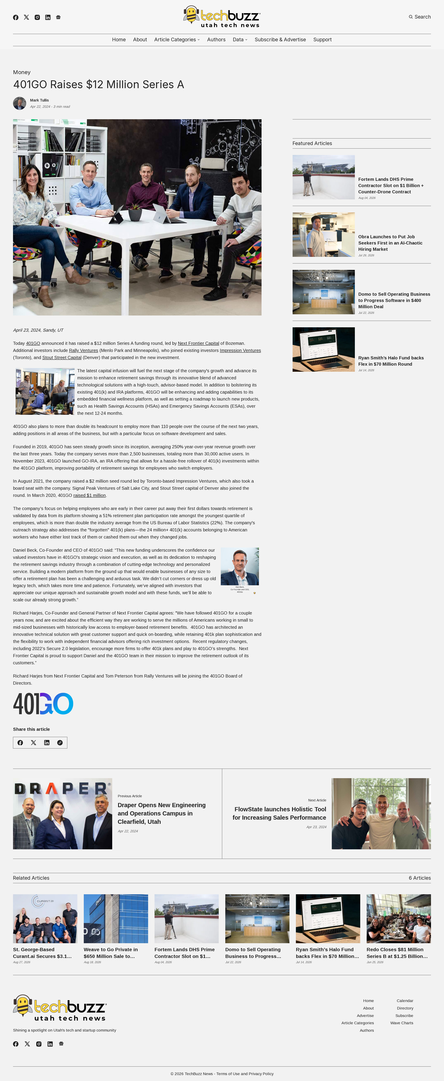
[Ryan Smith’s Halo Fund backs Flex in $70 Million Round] (328, 918)
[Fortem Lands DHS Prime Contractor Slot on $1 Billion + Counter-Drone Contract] (187, 918)
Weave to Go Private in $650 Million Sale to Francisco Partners (111, 953)
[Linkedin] (47, 17)
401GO (33, 343)
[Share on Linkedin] (46, 742)
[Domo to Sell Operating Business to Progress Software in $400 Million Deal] (257, 918)
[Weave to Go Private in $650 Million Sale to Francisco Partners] (116, 918)
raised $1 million (89, 495)
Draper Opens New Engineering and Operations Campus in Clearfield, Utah (162, 813)
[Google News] (58, 17)
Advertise (365, 1016)
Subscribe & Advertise (280, 39)
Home (119, 39)
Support (322, 39)
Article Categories (357, 1023)
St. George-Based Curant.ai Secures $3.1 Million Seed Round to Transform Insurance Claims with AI (40, 953)
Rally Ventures (83, 350)
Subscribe (404, 1016)
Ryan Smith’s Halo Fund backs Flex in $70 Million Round (391, 361)
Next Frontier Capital (198, 343)
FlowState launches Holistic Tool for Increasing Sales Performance (279, 813)
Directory (405, 1008)
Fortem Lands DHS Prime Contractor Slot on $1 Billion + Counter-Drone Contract (391, 185)
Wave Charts (401, 1023)
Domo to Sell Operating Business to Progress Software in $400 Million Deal (394, 300)
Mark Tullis (39, 100)
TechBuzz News (199, 1073)
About (140, 39)
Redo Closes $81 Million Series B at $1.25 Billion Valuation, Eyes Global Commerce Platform (395, 953)
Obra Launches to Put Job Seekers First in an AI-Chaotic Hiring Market (390, 243)
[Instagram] (37, 17)
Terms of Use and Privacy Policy (245, 1073)
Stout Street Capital (62, 357)
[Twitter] (26, 17)
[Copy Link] (60, 742)
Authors (216, 39)
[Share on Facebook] (20, 742)
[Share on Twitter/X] (33, 742)
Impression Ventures (240, 350)
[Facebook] (15, 17)
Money (22, 72)
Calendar (405, 1001)
